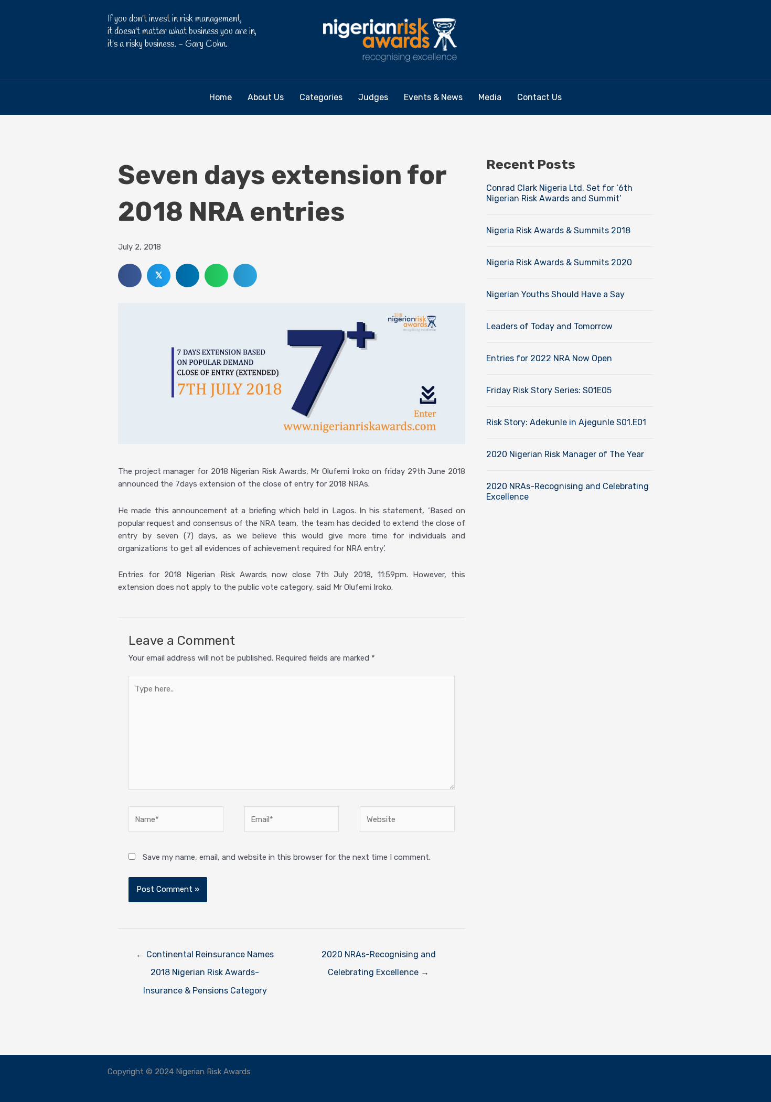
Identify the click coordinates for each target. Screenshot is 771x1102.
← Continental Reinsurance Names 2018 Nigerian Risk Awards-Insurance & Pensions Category (205, 957)
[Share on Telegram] (245, 275)
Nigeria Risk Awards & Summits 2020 (559, 262)
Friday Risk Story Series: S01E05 (549, 390)
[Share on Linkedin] (187, 275)
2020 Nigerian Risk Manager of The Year (565, 454)
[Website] (407, 821)
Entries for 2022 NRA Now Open (549, 358)
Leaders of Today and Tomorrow (549, 326)
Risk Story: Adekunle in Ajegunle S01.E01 (566, 422)
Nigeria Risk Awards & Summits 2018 (558, 230)
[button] (626, 39)
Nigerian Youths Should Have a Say (555, 294)
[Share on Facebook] (130, 275)
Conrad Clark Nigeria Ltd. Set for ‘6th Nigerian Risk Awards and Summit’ (559, 193)
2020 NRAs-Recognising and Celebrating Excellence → (379, 957)
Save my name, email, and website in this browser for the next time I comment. (287, 857)
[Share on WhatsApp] (216, 275)
